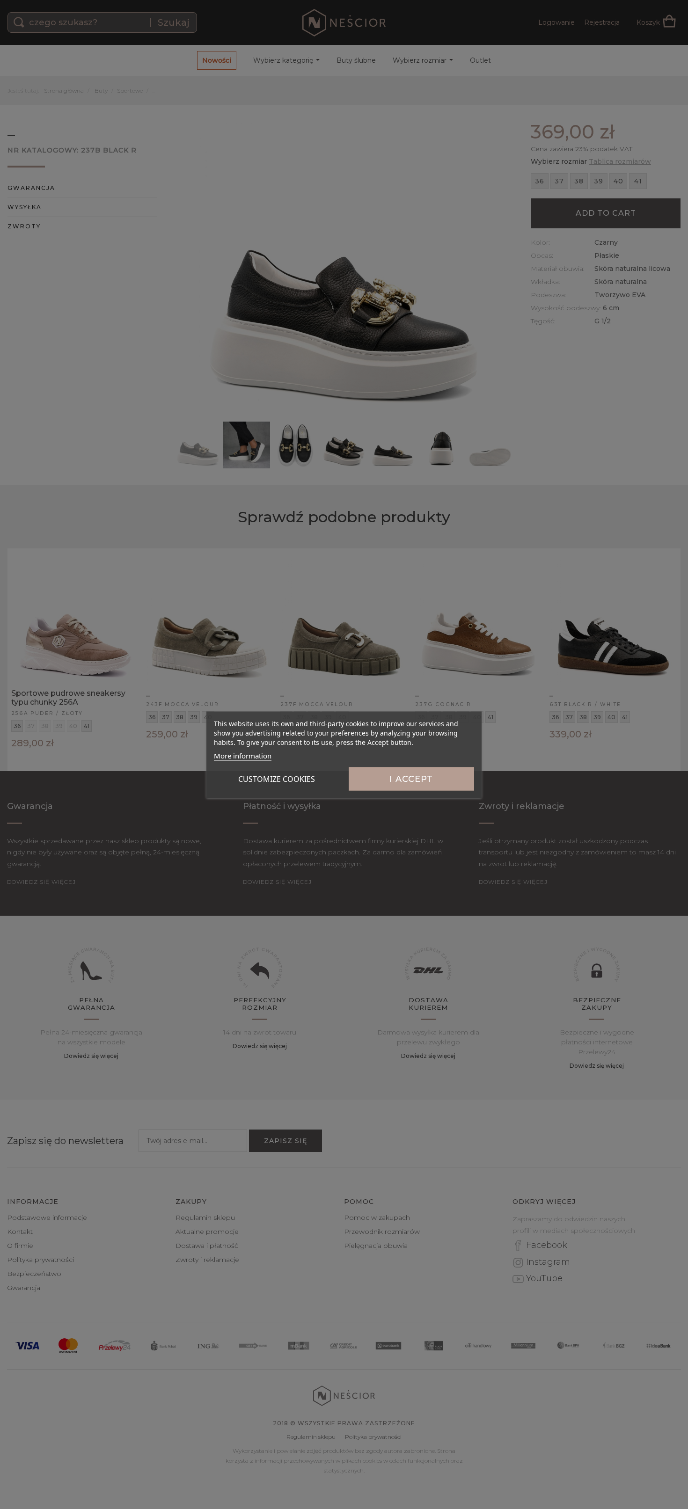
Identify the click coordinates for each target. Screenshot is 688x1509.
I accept (411, 778)
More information (242, 755)
